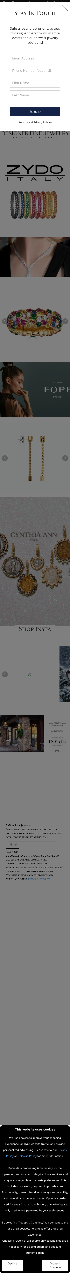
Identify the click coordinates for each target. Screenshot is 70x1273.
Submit (35, 112)
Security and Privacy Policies (35, 122)
